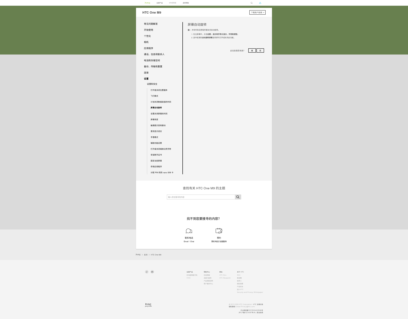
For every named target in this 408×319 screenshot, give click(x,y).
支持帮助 (186, 3)
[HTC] (147, 3)
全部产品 (160, 3)
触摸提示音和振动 (158, 125)
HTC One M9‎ (156, 254)
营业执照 (260, 312)
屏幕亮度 (154, 119)
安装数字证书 (156, 154)
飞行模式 (154, 95)
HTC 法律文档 (258, 304)
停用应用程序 (156, 166)
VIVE (189, 278)
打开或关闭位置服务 (159, 90)
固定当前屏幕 (156, 160)
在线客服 (207, 275)
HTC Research (225, 278)
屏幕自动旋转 (156, 107)
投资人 (239, 281)
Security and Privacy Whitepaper (250, 292)
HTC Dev (223, 275)
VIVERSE (172, 3)
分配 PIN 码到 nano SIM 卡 (162, 172)
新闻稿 (239, 278)
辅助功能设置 (156, 143)
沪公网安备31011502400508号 (252, 310)
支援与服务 (208, 278)
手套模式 (154, 137)
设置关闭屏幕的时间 (159, 113)
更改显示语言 (156, 131)
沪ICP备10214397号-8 (247, 312)
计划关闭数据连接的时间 (161, 101)
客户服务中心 (208, 284)
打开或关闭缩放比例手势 (161, 149)
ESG (238, 275)
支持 (145, 254)
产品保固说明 (208, 281)
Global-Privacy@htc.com (245, 307)
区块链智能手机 (192, 275)
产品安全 (240, 287)
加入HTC (240, 289)
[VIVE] (260, 3)
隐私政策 (240, 284)
